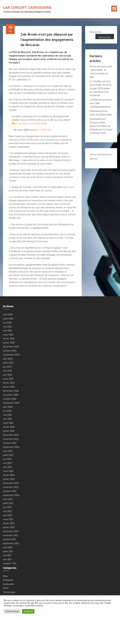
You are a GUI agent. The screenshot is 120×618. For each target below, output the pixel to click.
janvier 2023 (8, 479)
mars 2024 (8, 423)
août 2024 (8, 407)
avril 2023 (7, 467)
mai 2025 (7, 370)
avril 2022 (7, 515)
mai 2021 (7, 555)
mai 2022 (7, 511)
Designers (8, 580)
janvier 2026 (8, 342)
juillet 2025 (8, 362)
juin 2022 (7, 507)
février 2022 (8, 523)
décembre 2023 (11, 435)
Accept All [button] (28, 611)
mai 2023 (7, 463)
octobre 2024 (9, 399)
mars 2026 (8, 334)
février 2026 (8, 338)
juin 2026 (7, 322)
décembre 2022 (11, 483)
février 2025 (8, 383)
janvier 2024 (8, 431)
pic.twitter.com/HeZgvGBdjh (32, 123)
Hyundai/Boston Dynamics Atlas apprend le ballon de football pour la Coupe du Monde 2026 (101, 126)
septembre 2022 (11, 495)
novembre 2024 (10, 395)
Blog (5, 576)
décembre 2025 (11, 346)
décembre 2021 (11, 531)
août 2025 (8, 358)
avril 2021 (7, 559)
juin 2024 (7, 411)
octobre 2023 (9, 443)
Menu (114, 9)
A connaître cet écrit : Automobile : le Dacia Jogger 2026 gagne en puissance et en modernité (100, 88)
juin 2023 (7, 459)
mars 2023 (8, 471)
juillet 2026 (8, 318)
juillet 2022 (8, 503)
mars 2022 (8, 519)
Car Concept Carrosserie (27, 8)
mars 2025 (8, 378)
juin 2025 (7, 366)
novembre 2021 (10, 535)
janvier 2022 (8, 527)
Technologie (9, 592)
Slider (6, 588)
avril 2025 (7, 375)
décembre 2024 (11, 391)
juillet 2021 (8, 551)
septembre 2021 (11, 543)
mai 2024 (7, 415)
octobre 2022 (9, 491)
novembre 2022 (10, 487)
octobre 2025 (9, 350)
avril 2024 (7, 419)
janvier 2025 (8, 386)
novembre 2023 (10, 439)
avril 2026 (7, 330)
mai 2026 (7, 326)
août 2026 (8, 314)
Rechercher (95, 32)
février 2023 (8, 475)
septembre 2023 (11, 447)
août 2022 (8, 499)
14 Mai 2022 (45, 129)
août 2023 (8, 451)
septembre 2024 (11, 403)
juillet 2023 (8, 455)
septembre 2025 (11, 354)
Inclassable (8, 584)
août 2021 (8, 547)
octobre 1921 (9, 563)
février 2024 (8, 427)
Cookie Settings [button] (12, 611)
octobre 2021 (9, 539)
